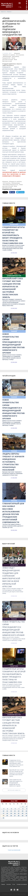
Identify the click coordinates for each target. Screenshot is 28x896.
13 (14, 811)
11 (7, 811)
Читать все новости (14, 790)
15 (22, 811)
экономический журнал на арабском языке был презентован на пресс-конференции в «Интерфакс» (14, 174)
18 (7, 813)
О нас (13, 884)
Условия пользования (22, 884)
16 (26, 811)
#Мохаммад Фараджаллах (10, 184)
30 (26, 815)
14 (18, 811)
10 (3, 811)
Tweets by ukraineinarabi (14, 850)
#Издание (17, 53)
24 (3, 815)
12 (11, 811)
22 (22, 813)
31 (3, 818)
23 (26, 813)
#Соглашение (20, 55)
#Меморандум (7, 56)
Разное (9, 11)
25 (7, 815)
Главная (3, 884)
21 (18, 813)
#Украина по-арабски (9, 55)
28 (18, 815)
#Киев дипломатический (8, 58)
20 (14, 813)
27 (14, 815)
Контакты (9, 884)
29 (22, 815)
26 (11, 815)
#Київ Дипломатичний (9, 60)
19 (11, 813)
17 (3, 813)
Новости (3, 11)
